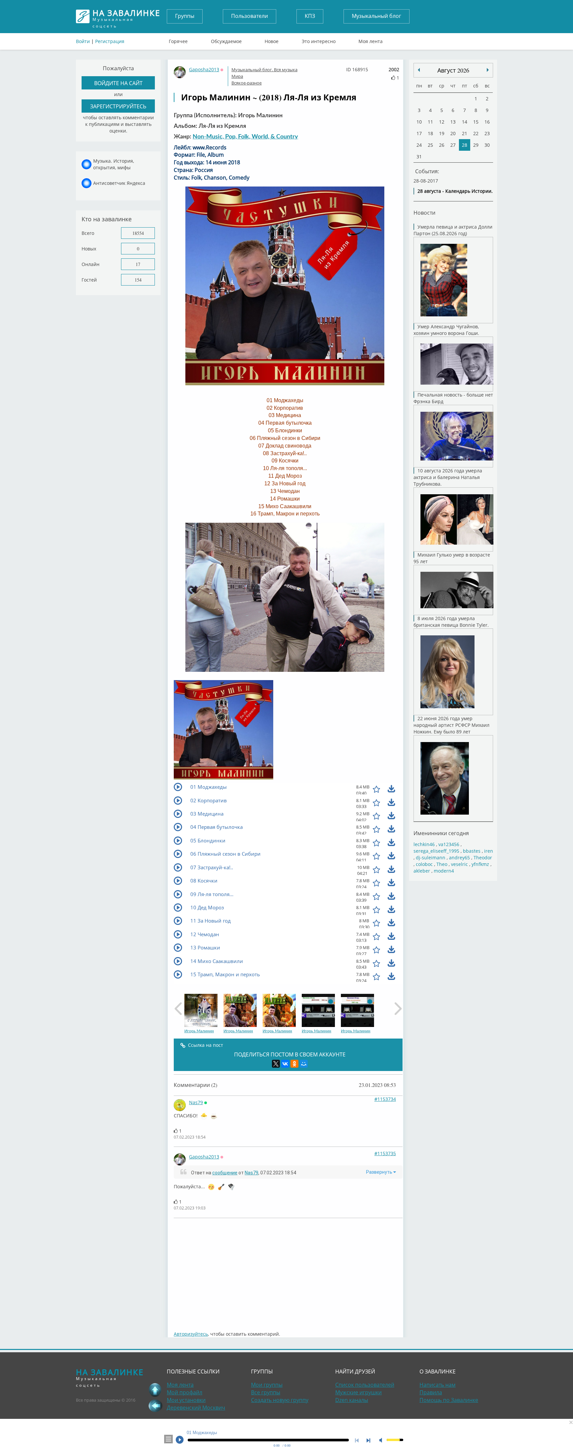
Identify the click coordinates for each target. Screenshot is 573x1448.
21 (464, 133)
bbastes (471, 851)
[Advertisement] (288, 1271)
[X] (276, 1064)
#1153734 (385, 1099)
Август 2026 (453, 70)
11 (430, 122)
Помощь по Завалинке (448, 1400)
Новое (272, 39)
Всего (88, 233)
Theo (441, 864)
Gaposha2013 (204, 69)
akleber (422, 871)
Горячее (178, 39)
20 (453, 133)
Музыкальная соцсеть (126, 16)
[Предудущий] (487, 70)
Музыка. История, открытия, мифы (113, 164)
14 (464, 122)
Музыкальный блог (376, 16)
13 (453, 122)
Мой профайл (184, 1392)
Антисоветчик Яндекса (119, 183)
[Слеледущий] (418, 70)
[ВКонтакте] (285, 1064)
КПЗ (310, 16)
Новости (424, 212)
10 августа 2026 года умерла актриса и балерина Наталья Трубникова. (448, 477)
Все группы (265, 1392)
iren (488, 851)
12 (441, 122)
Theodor (483, 857)
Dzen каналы (351, 1400)
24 (419, 145)
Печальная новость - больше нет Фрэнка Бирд (453, 398)
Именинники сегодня (441, 833)
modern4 (444, 871)
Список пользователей (364, 1384)
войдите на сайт (118, 83)
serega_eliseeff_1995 (436, 851)
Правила (430, 1392)
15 (475, 122)
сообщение (224, 1172)
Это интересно (319, 39)
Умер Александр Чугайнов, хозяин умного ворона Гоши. (446, 329)
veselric (459, 864)
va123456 (448, 844)
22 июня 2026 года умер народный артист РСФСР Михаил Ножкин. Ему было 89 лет (451, 725)
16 (487, 122)
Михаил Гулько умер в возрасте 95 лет (452, 558)
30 (487, 145)
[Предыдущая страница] (155, 1406)
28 (464, 145)
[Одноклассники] (294, 1064)
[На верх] (155, 1390)
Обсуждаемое (226, 39)
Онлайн (90, 264)
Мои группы (267, 1384)
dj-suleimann (430, 857)
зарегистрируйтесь (118, 106)
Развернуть (379, 1172)
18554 (138, 233)
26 (441, 145)
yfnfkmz (480, 864)
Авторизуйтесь (191, 1334)
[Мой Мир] (304, 1064)
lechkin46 (424, 844)
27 (453, 145)
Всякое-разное (246, 83)
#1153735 (385, 1153)
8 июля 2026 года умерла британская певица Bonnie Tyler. (451, 621)
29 (475, 145)
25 (430, 145)
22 (475, 133)
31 (419, 156)
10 (419, 122)
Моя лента (370, 39)
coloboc (424, 864)
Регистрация (109, 41)
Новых (89, 248)
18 (430, 133)
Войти (83, 41)
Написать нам (437, 1384)
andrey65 (459, 857)
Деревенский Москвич (196, 1407)
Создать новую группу (279, 1400)
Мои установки (186, 1400)
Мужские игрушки (358, 1392)
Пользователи (249, 16)
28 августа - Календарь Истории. (455, 191)
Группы (184, 16)
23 (487, 133)
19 (441, 133)
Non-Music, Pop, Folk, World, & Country (245, 137)
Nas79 (196, 1102)
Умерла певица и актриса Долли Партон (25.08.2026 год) (453, 230)
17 (138, 264)
